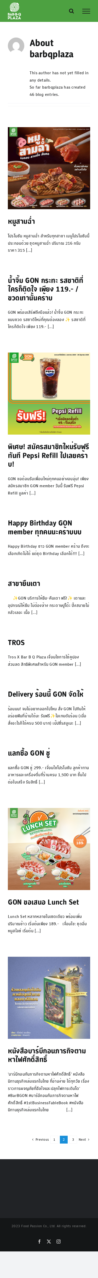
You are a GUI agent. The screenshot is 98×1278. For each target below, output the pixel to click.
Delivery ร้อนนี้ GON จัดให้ (45, 694)
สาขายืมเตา (24, 583)
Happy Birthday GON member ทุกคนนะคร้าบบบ (45, 527)
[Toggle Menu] (86, 11)
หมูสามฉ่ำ (21, 221)
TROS (16, 642)
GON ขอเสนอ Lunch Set (43, 902)
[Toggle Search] (71, 11)
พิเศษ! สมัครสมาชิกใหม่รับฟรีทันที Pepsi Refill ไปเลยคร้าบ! (48, 455)
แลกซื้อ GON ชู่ (29, 753)
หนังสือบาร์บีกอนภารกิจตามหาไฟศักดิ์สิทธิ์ (47, 1055)
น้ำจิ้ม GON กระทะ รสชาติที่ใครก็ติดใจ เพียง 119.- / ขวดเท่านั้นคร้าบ (45, 289)
